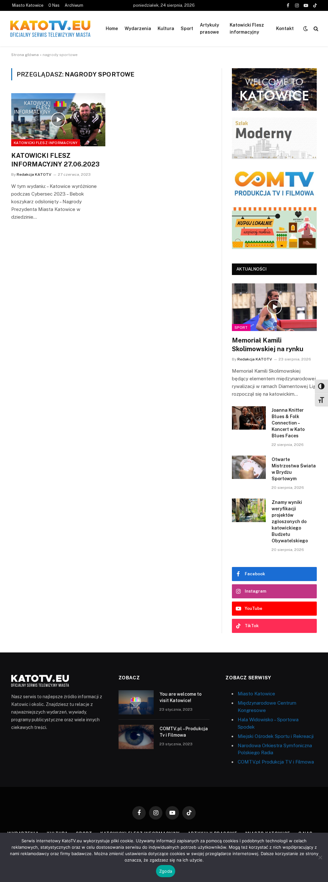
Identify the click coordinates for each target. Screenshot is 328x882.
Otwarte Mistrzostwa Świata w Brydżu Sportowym (294, 469)
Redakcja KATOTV (34, 174)
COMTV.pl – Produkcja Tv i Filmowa (184, 732)
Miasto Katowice (28, 5)
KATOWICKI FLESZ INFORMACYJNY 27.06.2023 (55, 160)
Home (112, 28)
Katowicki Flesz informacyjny (247, 28)
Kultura (166, 28)
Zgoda (165, 871)
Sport (187, 28)
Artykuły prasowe (209, 28)
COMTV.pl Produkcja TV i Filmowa (276, 762)
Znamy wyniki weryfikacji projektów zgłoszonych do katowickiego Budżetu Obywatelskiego (290, 521)
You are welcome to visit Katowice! (180, 697)
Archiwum (74, 5)
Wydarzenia (138, 28)
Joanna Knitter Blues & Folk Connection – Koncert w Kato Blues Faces (288, 423)
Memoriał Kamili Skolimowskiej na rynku (267, 344)
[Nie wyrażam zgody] (320, 857)
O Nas (54, 5)
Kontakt (285, 28)
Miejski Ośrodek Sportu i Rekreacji (276, 736)
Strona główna (25, 55)
